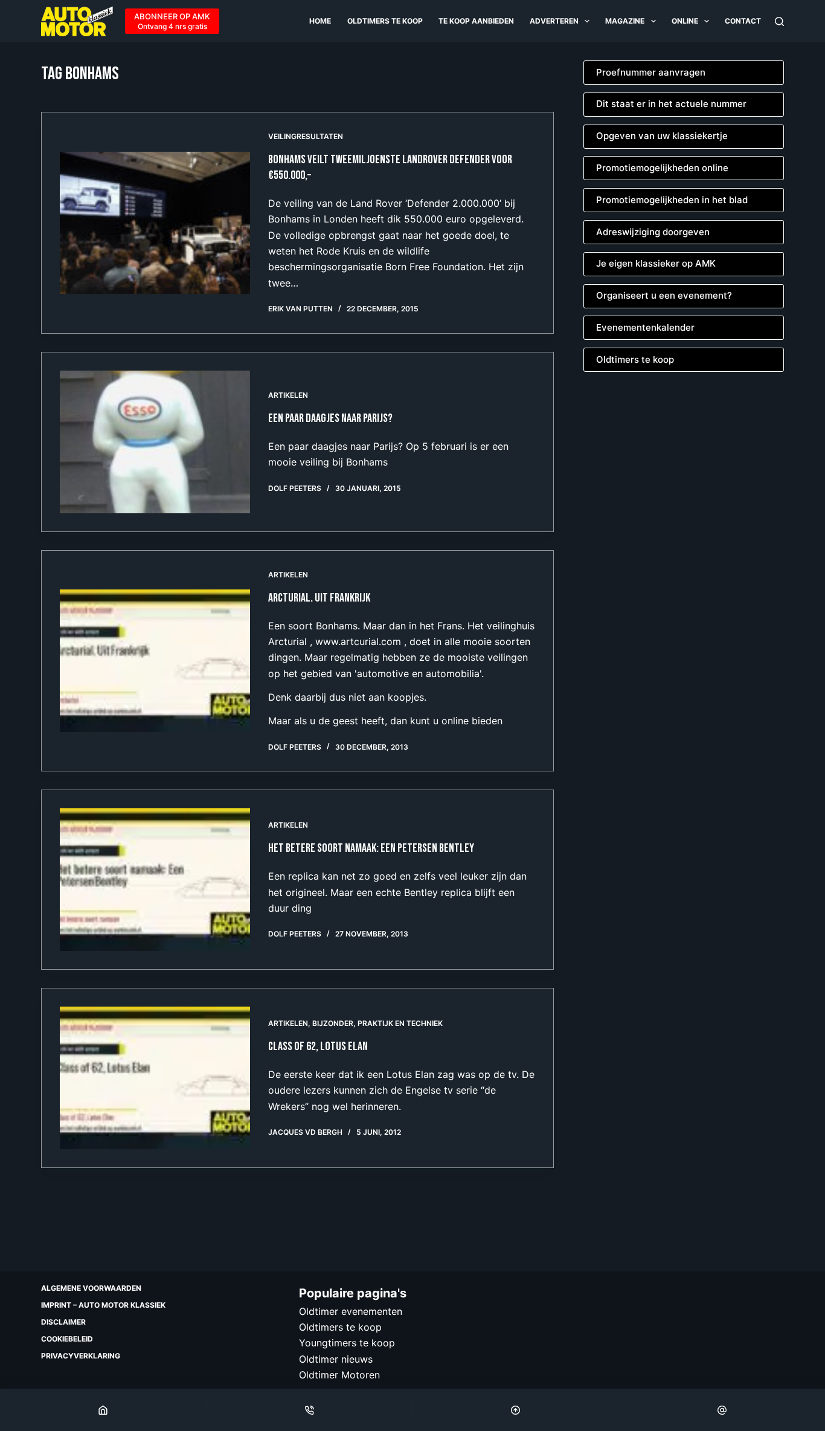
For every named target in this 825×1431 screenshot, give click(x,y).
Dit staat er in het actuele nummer (671, 103)
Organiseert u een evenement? (664, 295)
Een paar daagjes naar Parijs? (330, 418)
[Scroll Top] (516, 1410)
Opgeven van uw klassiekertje (662, 135)
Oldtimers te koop (385, 20)
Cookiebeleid (67, 1338)
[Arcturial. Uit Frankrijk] (155, 660)
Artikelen (288, 395)
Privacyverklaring (80, 1355)
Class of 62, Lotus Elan (318, 1046)
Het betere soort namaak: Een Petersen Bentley (371, 848)
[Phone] (309, 1410)
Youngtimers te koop (347, 1343)
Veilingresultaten (305, 136)
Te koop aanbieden (476, 20)
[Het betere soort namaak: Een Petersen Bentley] (155, 879)
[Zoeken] (779, 21)
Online (685, 20)
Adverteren (554, 20)
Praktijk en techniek (400, 1023)
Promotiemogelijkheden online (662, 168)
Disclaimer (63, 1321)
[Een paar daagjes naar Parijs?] (155, 442)
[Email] (722, 1410)
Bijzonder (332, 1023)
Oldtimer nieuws (336, 1359)
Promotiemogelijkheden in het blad (672, 200)
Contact (743, 20)
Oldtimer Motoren (339, 1375)
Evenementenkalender (645, 327)
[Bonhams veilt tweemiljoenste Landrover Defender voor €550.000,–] (155, 223)
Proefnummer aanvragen (650, 72)
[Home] (103, 1410)
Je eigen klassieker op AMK (656, 263)
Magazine (624, 20)
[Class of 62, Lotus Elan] (155, 1078)
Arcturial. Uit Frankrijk (319, 598)
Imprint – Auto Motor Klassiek (103, 1304)
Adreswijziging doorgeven (653, 232)
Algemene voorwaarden (91, 1288)
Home (320, 20)
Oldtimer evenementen (350, 1311)
